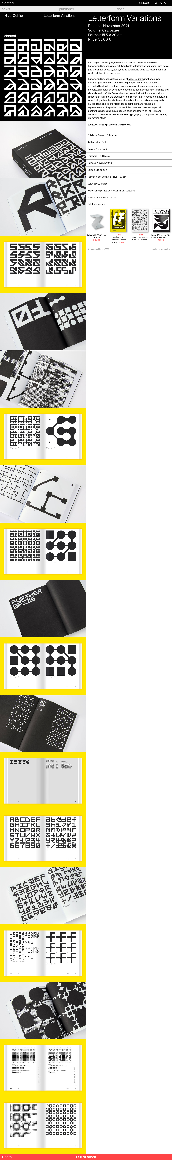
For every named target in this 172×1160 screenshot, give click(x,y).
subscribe (145, 3)
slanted (8, 3)
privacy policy (164, 249)
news (6, 9)
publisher (66, 9)
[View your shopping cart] (165, 3)
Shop (120, 9)
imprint (154, 249)
